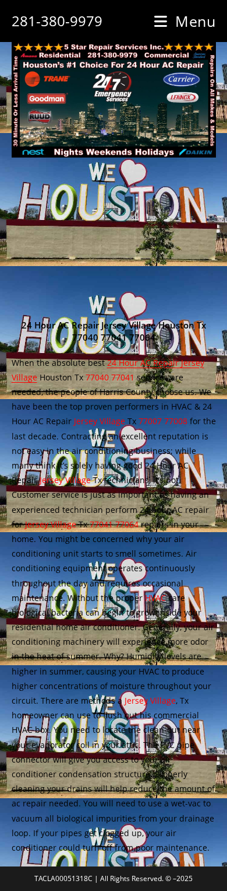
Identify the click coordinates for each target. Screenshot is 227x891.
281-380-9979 (57, 20)
